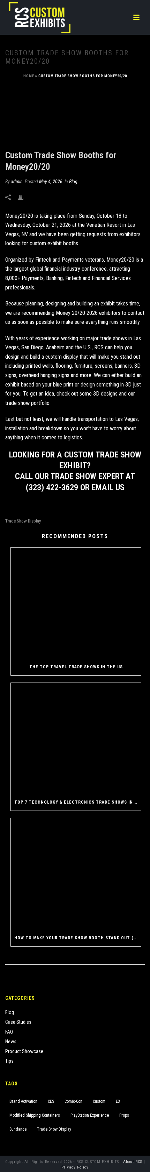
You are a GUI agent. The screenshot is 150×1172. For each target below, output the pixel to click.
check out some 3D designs (87, 393)
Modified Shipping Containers (34, 1115)
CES (51, 1101)
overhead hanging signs (44, 375)
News (10, 1041)
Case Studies (18, 1022)
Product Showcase (24, 1051)
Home (28, 76)
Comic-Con (73, 1101)
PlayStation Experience (89, 1115)
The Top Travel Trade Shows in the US (76, 666)
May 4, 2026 (50, 181)
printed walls (39, 365)
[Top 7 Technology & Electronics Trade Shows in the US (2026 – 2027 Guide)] (76, 738)
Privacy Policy (75, 1167)
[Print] (24, 197)
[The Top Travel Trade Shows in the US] (76, 603)
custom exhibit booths (54, 243)
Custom (99, 1101)
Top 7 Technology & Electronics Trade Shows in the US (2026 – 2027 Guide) (77, 802)
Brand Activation (23, 1101)
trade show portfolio (27, 403)
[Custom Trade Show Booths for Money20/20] (75, 116)
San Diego (32, 347)
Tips (9, 1061)
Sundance (18, 1129)
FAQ (9, 1032)
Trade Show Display (23, 521)
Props (124, 1115)
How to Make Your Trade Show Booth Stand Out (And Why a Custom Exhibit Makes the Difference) (77, 937)
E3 (118, 1101)
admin (17, 181)
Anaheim (55, 347)
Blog (73, 181)
